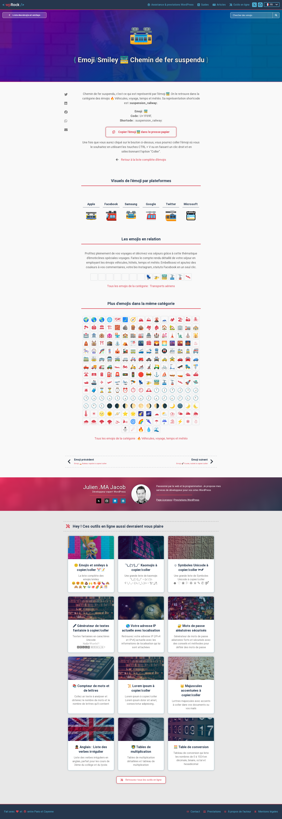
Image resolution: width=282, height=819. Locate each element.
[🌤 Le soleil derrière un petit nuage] (180, 413)
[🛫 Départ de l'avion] (125, 277)
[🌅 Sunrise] (164, 343)
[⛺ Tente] (125, 343)
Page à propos (164, 499)
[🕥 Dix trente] (86, 405)
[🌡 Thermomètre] (86, 413)
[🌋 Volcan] (156, 319)
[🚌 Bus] (101, 358)
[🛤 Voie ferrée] (94, 374)
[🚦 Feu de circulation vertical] (133, 374)
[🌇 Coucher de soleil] (180, 343)
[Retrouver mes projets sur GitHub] (260, 4)
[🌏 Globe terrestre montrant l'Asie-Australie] (101, 319)
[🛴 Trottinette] (172, 366)
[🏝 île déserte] (195, 319)
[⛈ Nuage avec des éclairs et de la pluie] (172, 413)
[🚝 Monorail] (195, 351)
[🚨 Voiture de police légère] (117, 374)
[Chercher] (207, 15)
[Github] (106, 500)
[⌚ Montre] (117, 390)
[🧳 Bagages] (94, 390)
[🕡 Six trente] (141, 398)
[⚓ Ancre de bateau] (156, 374)
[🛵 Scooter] (133, 366)
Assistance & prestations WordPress (172, 4)
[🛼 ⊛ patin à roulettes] (188, 366)
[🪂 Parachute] (141, 277)
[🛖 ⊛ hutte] (141, 327)
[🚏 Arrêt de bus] (195, 366)
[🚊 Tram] (188, 351)
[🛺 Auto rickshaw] (156, 366)
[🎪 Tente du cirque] (117, 351)
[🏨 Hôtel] (101, 335)
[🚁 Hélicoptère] (156, 277)
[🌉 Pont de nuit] (188, 343)
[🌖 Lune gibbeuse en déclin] (148, 405)
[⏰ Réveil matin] (125, 390)
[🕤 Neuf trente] (188, 398)
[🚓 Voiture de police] (148, 358)
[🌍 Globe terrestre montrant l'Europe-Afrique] (86, 319)
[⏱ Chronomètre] (133, 390)
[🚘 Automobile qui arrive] (188, 358)
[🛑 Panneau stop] (141, 374)
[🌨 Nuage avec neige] (94, 421)
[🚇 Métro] (164, 351)
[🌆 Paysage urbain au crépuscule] (172, 343)
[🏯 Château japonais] (148, 335)
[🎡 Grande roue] (94, 351)
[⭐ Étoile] (125, 413)
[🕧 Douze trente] (164, 390)
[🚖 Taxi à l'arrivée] (172, 358)
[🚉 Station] (180, 351)
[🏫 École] (125, 335)
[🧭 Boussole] (133, 319)
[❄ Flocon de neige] (188, 421)
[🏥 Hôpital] (86, 335)
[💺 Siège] (148, 277)
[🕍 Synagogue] (94, 343)
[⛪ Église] (188, 335)
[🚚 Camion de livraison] (94, 366)
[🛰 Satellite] (188, 277)
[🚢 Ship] (94, 382)
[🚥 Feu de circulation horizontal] (125, 374)
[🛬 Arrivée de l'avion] (133, 277)
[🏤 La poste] (195, 327)
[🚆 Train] (156, 351)
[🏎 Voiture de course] (117, 366)
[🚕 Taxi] (164, 358)
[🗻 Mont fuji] (164, 319)
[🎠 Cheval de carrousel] (86, 351)
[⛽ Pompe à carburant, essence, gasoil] (109, 374)
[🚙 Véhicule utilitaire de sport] (195, 358)
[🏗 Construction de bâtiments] (109, 327)
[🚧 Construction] (148, 374)
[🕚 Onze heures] (94, 405)
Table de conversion (191, 747)
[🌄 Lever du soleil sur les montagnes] (156, 343)
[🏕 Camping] (172, 319)
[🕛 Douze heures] (156, 390)
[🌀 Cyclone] (133, 421)
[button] (70, 94)
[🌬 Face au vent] (125, 421)
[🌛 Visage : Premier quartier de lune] (188, 405)
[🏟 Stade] (94, 327)
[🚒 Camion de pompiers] (141, 358)
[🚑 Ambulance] (133, 358)
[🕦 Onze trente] (101, 405)
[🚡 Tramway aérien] (180, 277)
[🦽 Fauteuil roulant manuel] (141, 366)
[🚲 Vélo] (164, 366)
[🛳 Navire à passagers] (188, 374)
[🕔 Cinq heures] (117, 398)
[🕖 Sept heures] (148, 398)
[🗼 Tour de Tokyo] (172, 335)
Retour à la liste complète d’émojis (143, 159)
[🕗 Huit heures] (164, 398)
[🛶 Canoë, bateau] (172, 374)
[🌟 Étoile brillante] (133, 413)
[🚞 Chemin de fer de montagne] (86, 358)
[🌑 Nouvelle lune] (109, 405)
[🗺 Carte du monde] (117, 319)
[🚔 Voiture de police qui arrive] (156, 358)
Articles (221, 4)
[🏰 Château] (156, 335)
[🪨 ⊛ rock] (125, 327)
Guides (205, 4)
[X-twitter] (98, 500)
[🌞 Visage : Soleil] (109, 413)
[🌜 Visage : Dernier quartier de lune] (195, 405)
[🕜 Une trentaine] (180, 390)
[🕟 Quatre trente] (109, 398)
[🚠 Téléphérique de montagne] (172, 277)
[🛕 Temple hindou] (86, 343)
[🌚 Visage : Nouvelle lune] (180, 405)
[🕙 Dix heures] (195, 398)
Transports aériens (141, 286)
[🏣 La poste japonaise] (188, 327)
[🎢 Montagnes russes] (101, 351)
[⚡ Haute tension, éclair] (180, 421)
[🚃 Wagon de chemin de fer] (133, 351)
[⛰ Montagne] (148, 319)
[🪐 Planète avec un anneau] (117, 413)
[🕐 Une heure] (172, 390)
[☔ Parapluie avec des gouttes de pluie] (164, 421)
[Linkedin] (115, 500)
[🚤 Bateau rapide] (180, 374)
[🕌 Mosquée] (195, 335)
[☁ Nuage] (156, 413)
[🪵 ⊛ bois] (133, 327)
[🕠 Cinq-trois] (125, 398)
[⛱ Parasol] (172, 421)
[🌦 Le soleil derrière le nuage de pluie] (195, 413)
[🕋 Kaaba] (109, 343)
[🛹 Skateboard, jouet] (180, 366)
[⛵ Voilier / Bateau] (164, 374)
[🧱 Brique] (117, 327)
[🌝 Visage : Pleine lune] (101, 413)
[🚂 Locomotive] (125, 351)
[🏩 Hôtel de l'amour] (109, 335)
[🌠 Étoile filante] (141, 413)
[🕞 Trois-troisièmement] (94, 398)
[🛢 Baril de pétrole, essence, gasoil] (101, 374)
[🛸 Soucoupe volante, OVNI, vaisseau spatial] (101, 277)
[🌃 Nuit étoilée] (141, 343)
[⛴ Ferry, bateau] (195, 374)
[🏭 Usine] (141, 335)
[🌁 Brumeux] (133, 343)
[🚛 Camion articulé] (101, 366)
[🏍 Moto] (125, 366)
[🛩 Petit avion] (117, 277)
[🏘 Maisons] (148, 327)
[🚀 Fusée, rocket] (94, 277)
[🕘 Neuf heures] (180, 398)
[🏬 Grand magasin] (133, 335)
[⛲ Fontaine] (117, 343)
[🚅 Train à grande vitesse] (148, 351)
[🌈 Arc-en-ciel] (141, 421)
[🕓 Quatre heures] (101, 398)
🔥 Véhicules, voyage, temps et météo (141, 438)
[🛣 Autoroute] (86, 374)
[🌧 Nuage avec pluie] (86, 421)
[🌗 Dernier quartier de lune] (156, 405)
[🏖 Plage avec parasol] (180, 319)
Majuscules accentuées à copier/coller (191, 690)
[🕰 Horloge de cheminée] (148, 390)
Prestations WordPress (186, 499)
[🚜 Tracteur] (109, 366)
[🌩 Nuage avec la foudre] (101, 421)
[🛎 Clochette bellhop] (86, 390)
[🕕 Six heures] (133, 398)
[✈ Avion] (109, 277)
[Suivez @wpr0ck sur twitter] (254, 4)
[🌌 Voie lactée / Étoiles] (148, 413)
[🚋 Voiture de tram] (94, 358)
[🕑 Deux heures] (188, 390)
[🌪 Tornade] (109, 421)
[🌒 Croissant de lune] (117, 405)
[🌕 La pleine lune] (141, 405)
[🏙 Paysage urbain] (148, 343)
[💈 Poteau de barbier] (109, 351)
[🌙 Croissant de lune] (172, 405)
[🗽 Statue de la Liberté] (180, 335)
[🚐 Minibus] (125, 358)
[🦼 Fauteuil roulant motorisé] (148, 366)
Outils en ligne (241, 4)
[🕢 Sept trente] (156, 398)
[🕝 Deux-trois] (195, 390)
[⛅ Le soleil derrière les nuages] (164, 413)
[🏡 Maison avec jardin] (172, 327)
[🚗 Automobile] (180, 358)
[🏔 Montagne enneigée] (141, 319)
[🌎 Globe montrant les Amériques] (94, 319)
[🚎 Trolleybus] (117, 358)
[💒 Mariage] (164, 335)
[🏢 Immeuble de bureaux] (180, 327)
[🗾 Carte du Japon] (125, 319)
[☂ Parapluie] (156, 421)
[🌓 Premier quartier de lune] (125, 405)
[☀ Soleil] (94, 413)
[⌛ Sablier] (101, 390)
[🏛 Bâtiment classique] (101, 327)
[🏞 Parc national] (86, 327)
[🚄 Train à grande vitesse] (141, 351)
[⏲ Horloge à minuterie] (141, 390)
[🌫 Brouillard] (117, 421)
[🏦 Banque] (94, 335)
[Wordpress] (123, 500)
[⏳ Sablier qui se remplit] (109, 390)
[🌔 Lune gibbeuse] (133, 405)
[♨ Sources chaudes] (195, 343)
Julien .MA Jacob (104, 487)
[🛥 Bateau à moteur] (86, 382)
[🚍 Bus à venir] (109, 358)
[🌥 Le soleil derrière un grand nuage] (188, 413)
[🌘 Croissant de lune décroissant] (164, 405)
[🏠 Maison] (164, 327)
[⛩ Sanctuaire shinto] (101, 343)
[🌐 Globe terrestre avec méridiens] (109, 319)
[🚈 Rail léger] (172, 351)
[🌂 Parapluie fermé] (148, 421)
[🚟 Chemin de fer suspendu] (164, 277)
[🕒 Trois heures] (86, 398)
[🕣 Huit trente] (172, 398)
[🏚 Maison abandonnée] (156, 327)
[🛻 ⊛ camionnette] (86, 366)
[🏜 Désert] (188, 319)
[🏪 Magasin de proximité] (117, 335)
